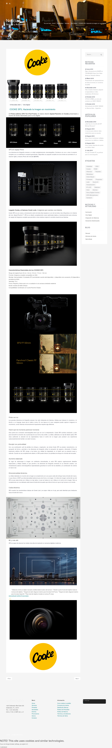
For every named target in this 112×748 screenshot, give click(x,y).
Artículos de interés (90, 236)
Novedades (60, 23)
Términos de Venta (62, 716)
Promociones (35, 714)
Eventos (34, 711)
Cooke (88, 169)
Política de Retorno (62, 711)
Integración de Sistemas (92, 218)
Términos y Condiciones (64, 714)
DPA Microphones (92, 195)
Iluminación (88, 212)
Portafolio (34, 707)
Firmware (89, 179)
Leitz (87, 182)
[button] (83, 703)
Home (53, 23)
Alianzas (89, 172)
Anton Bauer (90, 177)
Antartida (89, 166)
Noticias (67, 23)
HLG (87, 190)
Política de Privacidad (63, 709)
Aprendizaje (88, 239)
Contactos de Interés (63, 705)
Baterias (97, 187)
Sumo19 (95, 182)
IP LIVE (88, 187)
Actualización (90, 185)
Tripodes (98, 172)
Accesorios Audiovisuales (92, 221)
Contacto (34, 718)
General (87, 233)
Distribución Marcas (62, 707)
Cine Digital (74, 23)
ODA (96, 166)
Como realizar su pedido (64, 703)
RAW (95, 169)
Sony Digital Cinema (92, 192)
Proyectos (99, 179)
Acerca (34, 716)
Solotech (89, 198)
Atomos (95, 190)
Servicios (34, 705)
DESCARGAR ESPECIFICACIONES (19, 596)
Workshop (89, 174)
